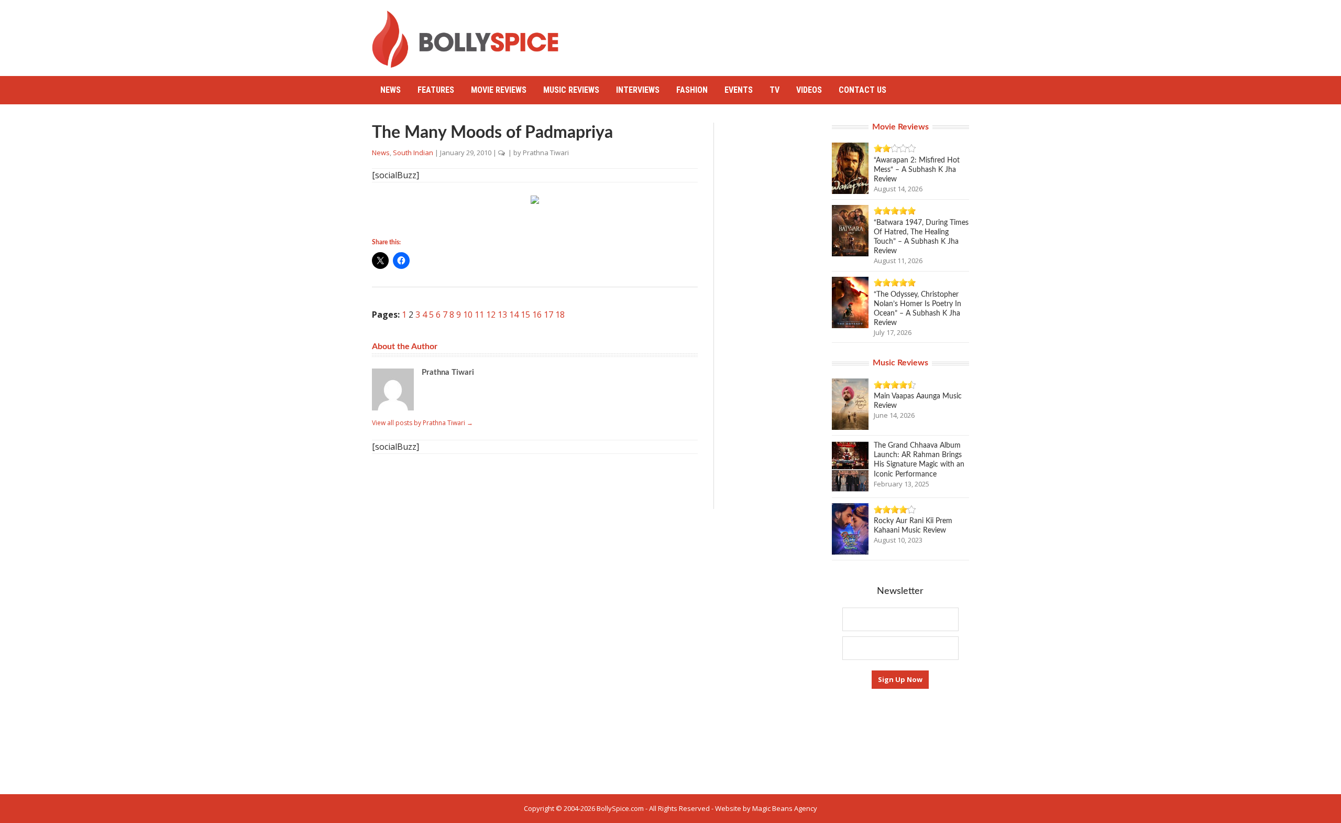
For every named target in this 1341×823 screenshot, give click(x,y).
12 (491, 314)
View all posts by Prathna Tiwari (422, 422)
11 (479, 314)
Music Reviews (571, 90)
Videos (809, 90)
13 (502, 314)
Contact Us (862, 90)
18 (560, 314)
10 (467, 314)
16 (537, 314)
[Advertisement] (778, 34)
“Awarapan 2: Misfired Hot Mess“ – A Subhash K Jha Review (917, 170)
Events (738, 90)
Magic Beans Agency (784, 808)
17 (548, 314)
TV (774, 90)
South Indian (413, 152)
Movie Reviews (498, 90)
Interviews (637, 90)
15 (525, 314)
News (390, 90)
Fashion (692, 90)
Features (435, 90)
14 (514, 314)
